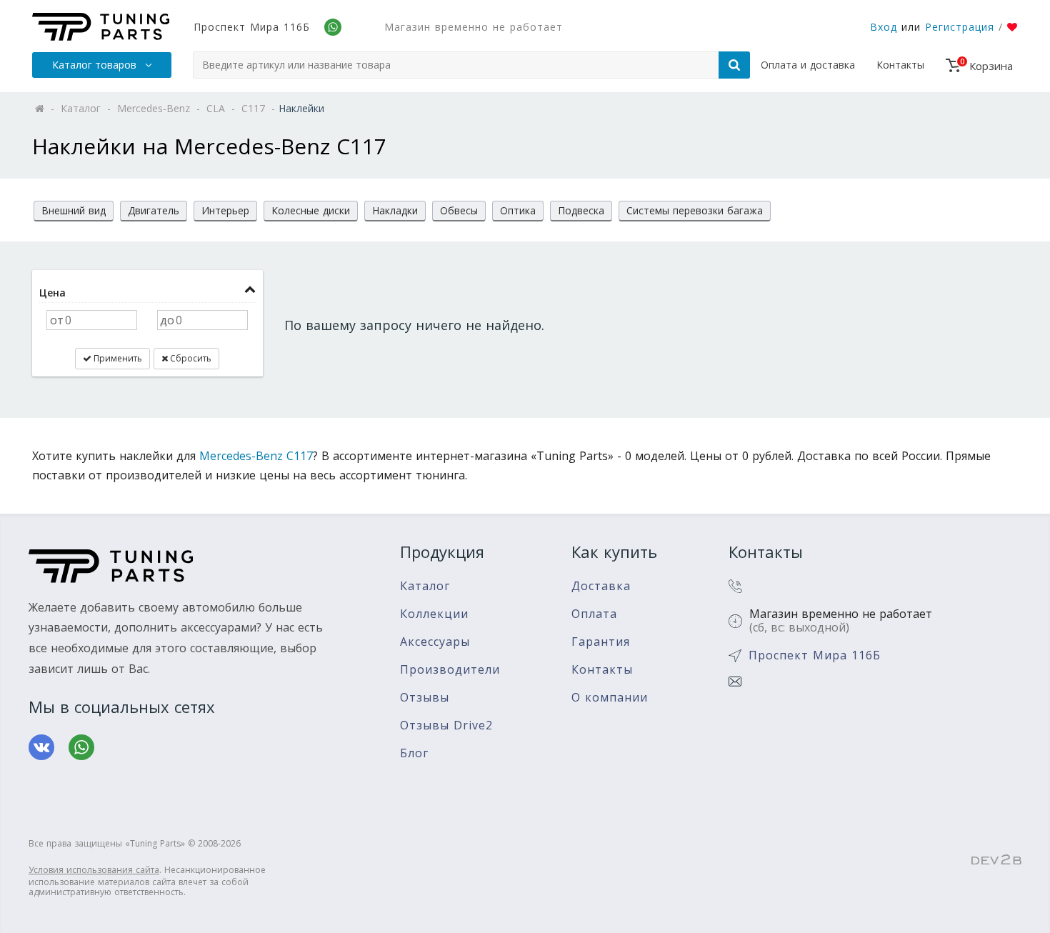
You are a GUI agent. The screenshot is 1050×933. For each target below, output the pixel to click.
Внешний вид (73, 210)
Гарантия (600, 642)
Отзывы (424, 697)
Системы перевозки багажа (694, 210)
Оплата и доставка (808, 64)
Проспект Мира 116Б (252, 27)
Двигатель (153, 210)
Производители (450, 670)
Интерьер (225, 210)
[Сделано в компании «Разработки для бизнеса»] (996, 860)
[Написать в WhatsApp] (81, 747)
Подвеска (581, 210)
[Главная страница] (100, 27)
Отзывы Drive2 (446, 725)
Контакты (900, 64)
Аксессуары (435, 642)
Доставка (601, 586)
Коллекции (434, 614)
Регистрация (959, 27)
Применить (116, 358)
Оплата (594, 614)
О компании (609, 697)
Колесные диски (310, 210)
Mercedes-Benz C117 (256, 456)
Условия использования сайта (94, 870)
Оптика (518, 210)
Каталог (425, 586)
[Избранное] (1012, 27)
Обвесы (459, 210)
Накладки (395, 210)
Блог (414, 753)
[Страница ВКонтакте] (41, 747)
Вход (883, 27)
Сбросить (189, 358)
